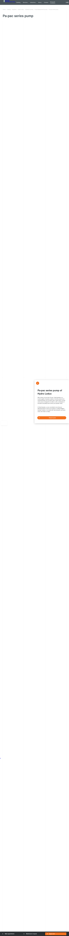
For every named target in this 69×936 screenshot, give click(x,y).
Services (25, 2)
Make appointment (9, 933)
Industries (33, 2)
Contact (46, 2)
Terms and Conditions (52, 2)
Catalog (18, 2)
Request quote (52, 417)
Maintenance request (31, 933)
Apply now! (52, 933)
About (39, 2)
